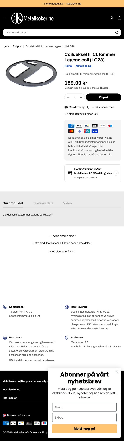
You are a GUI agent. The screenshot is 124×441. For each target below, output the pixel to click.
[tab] (13, 204)
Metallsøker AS (20, 432)
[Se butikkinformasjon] (116, 173)
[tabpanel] (62, 215)
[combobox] (62, 32)
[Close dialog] (116, 372)
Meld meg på (84, 428)
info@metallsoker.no (29, 315)
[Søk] (117, 32)
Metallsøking (83, 65)
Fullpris (17, 46)
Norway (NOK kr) (17, 415)
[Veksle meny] (4, 18)
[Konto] (112, 18)
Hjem (6, 46)
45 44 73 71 (25, 311)
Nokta (68, 65)
